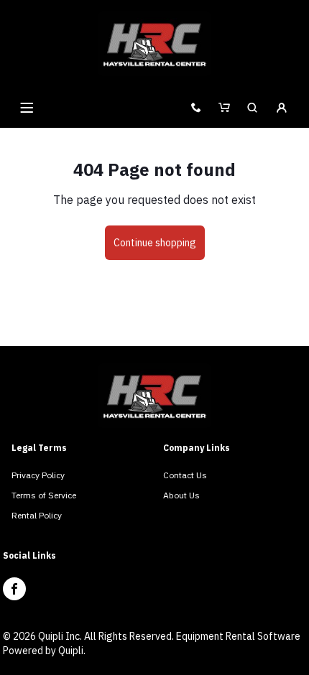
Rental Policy (36, 515)
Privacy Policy (38, 475)
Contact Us (185, 475)
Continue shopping (155, 242)
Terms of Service (43, 495)
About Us (181, 495)
